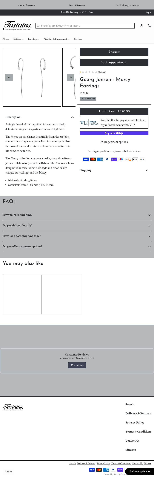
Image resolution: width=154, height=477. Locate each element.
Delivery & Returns (138, 413)
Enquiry (114, 52)
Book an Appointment (140, 471)
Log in (148, 12)
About (6, 39)
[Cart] (148, 26)
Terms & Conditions (138, 432)
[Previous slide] (9, 77)
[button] (114, 111)
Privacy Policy (135, 423)
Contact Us (133, 441)
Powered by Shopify (112, 474)
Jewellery (32, 39)
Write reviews (77, 365)
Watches (17, 39)
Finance (131, 450)
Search (130, 404)
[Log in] (140, 26)
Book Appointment (114, 62)
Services (78, 39)
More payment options (114, 142)
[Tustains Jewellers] (17, 25)
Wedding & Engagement (55, 39)
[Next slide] (70, 77)
